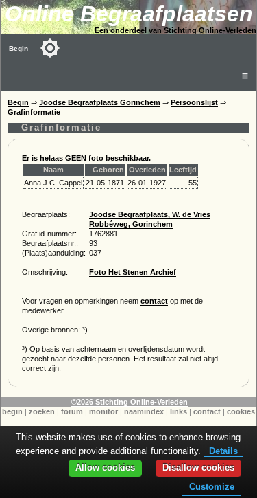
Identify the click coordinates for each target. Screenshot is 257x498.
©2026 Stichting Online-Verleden (129, 402)
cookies (241, 411)
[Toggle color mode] (50, 48)
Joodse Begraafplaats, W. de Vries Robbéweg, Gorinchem (149, 219)
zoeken (42, 411)
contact (154, 301)
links (178, 411)
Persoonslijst (194, 102)
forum (72, 411)
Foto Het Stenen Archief (132, 272)
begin (12, 411)
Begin (18, 48)
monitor (103, 411)
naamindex (144, 411)
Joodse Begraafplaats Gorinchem (99, 102)
